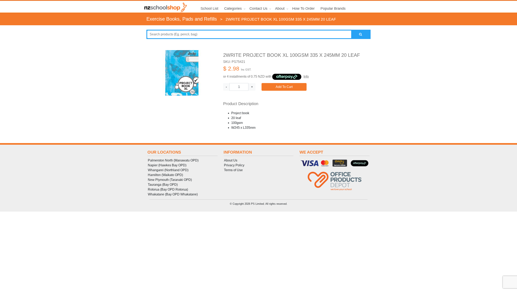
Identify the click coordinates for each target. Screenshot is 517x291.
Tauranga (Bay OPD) (163, 184)
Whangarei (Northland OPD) (168, 170)
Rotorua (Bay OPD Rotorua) (168, 189)
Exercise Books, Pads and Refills (181, 19)
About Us (230, 160)
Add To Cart (284, 87)
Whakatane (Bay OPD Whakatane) (173, 194)
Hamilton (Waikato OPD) (165, 175)
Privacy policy (234, 165)
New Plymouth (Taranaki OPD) (170, 179)
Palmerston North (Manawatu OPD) (173, 160)
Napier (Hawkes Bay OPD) (167, 165)
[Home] (165, 8)
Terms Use (233, 170)
